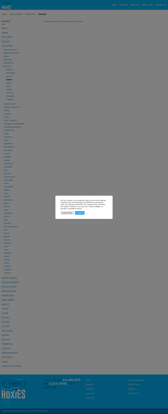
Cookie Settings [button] (67, 213)
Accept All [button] (79, 213)
